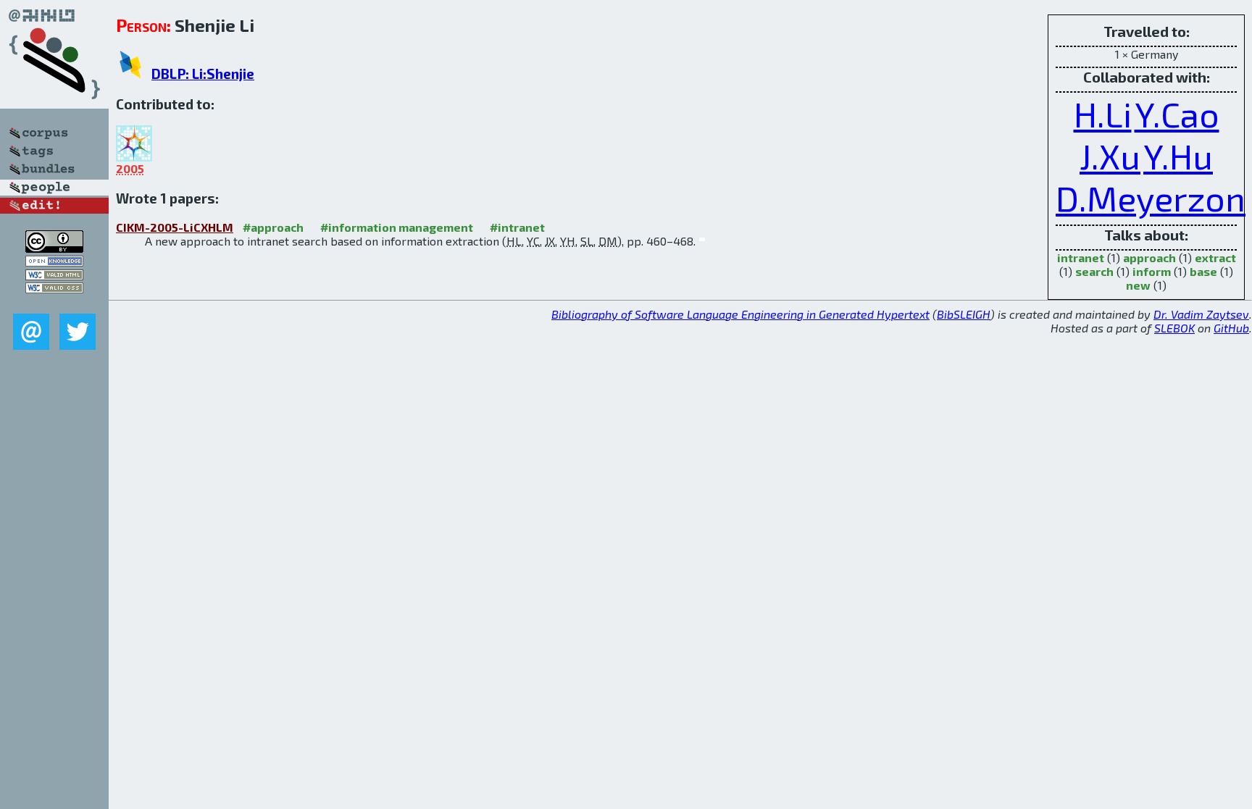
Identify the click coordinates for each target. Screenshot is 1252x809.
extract (1215, 257)
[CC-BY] (54, 248)
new (1138, 285)
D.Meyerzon (1150, 198)
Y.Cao (1177, 114)
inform (1151, 271)
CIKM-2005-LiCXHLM (174, 227)
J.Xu (1110, 156)
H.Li (1103, 114)
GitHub (1231, 328)
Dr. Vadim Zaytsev (1201, 314)
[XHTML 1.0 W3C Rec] (54, 275)
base (1203, 271)
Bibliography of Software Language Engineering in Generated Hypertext (740, 314)
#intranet (517, 227)
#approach (273, 227)
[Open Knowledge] (54, 262)
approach (1149, 257)
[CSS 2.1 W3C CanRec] (54, 303)
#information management (396, 227)
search (1094, 271)
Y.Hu (1178, 156)
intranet (1080, 257)
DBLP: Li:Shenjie (202, 73)
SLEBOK (1174, 328)
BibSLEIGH (963, 314)
